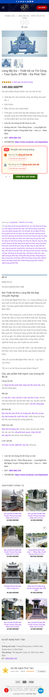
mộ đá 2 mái (21, 397)
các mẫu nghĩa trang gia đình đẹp (13, 228)
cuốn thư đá (22, 416)
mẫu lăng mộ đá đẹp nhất (13, 251)
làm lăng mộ (27, 241)
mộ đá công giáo (37, 404)
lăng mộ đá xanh (14, 246)
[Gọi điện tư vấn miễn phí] (25, 2)
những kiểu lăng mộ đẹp (27, 255)
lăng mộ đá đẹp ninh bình (26, 243)
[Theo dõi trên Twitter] (21, 2)
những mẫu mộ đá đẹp (12, 258)
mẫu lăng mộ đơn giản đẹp (16, 253)
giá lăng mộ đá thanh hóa (17, 236)
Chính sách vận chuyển (18, 690)
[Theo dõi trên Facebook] (16, 2)
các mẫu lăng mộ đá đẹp (38, 226)
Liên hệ (32, 690)
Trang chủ (9, 16)
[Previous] (6, 43)
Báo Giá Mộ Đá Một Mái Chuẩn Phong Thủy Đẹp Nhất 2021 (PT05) (36, 624)
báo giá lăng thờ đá (22, 226)
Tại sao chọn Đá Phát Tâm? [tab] (13, 287)
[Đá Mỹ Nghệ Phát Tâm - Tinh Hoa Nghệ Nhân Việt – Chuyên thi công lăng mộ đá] (24, 7)
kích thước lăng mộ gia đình (32, 238)
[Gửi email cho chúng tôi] (23, 2)
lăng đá (34, 241)
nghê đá (18, 445)
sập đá (8, 435)
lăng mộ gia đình (11, 248)
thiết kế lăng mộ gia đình (29, 260)
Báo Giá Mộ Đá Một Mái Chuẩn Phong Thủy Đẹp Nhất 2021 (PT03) (12, 552)
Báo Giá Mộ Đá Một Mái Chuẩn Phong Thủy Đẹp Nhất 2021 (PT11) (12, 516)
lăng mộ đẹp (25, 246)
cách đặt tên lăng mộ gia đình (35, 228)
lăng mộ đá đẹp (12, 243)
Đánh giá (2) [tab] (7, 282)
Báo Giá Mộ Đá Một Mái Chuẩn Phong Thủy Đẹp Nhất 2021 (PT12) (36, 516)
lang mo (40, 241)
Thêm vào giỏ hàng (25, 177)
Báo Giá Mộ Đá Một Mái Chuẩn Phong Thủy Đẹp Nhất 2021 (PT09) (12, 624)
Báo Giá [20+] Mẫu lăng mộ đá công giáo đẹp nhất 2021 (36, 588)
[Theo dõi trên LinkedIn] (30, 2)
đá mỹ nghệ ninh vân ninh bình (12, 233)
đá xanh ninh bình (28, 233)
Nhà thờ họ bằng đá (10, 429)
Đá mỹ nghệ (26, 231)
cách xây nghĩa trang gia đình (11, 231)
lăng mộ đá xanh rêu (31, 385)
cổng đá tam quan (22, 432)
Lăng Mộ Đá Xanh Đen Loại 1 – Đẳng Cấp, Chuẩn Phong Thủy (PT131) (36, 552)
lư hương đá (25, 413)
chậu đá (34, 432)
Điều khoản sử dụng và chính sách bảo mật (24, 687)
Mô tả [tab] (4, 277)
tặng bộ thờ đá (25, 154)
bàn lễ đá (16, 413)
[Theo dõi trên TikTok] (19, 2)
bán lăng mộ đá (10, 226)
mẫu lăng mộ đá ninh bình (31, 251)
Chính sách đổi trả (32, 688)
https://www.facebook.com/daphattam (31, 142)
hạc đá (25, 445)
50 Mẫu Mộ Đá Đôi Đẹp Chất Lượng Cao (12, 587)
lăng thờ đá (21, 248)
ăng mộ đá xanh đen (13, 385)
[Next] (43, 43)
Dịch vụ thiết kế (15, 688)
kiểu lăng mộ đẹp (16, 241)
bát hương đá (10, 416)
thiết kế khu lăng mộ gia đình (30, 258)
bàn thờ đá (6, 413)
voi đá (11, 445)
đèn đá (35, 413)
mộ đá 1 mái (10, 397)
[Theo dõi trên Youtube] (32, 2)
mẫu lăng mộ (29, 248)
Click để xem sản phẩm (17, 159)
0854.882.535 (15, 138)
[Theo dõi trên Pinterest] (28, 2)
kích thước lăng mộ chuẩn (13, 238)
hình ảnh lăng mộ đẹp (33, 236)
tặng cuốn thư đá (30, 164)
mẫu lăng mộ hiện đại (33, 253)
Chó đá (5, 445)
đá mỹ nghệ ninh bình (38, 231)
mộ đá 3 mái (33, 397)
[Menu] (3, 7)
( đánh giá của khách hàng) (22, 82)
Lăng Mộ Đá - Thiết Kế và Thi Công (20, 222)
